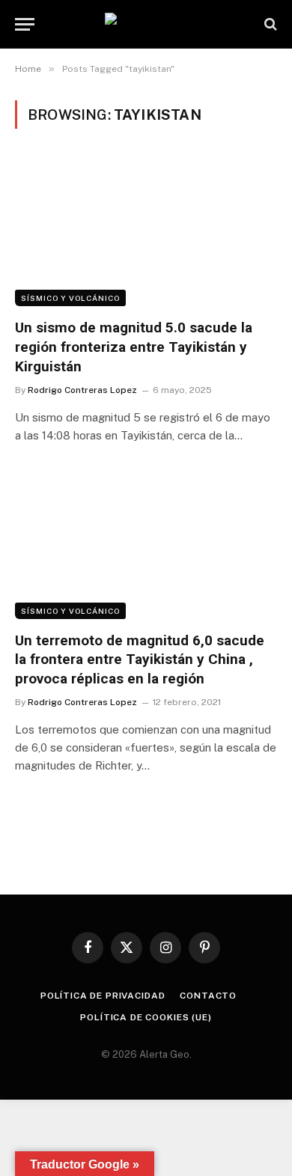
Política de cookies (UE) (145, 1017)
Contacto (208, 995)
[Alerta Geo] (146, 24)
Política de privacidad (102, 995)
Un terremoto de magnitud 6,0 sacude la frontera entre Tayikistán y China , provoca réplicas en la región (139, 660)
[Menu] (24, 24)
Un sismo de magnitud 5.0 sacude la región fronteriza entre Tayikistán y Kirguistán (133, 347)
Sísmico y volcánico (70, 297)
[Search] (269, 24)
